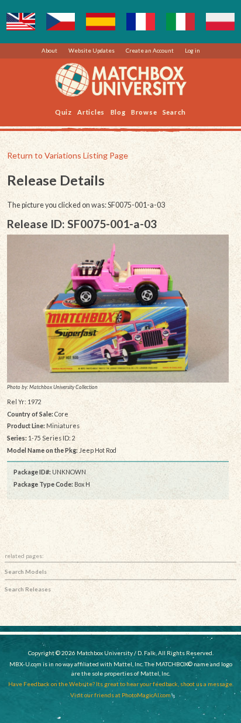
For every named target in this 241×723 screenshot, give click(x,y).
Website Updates (91, 50)
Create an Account (150, 50)
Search (175, 111)
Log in (192, 50)
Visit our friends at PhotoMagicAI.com (120, 694)
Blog (118, 111)
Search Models (26, 571)
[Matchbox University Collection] (118, 309)
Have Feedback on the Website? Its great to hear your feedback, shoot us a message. (120, 683)
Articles (91, 111)
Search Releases (28, 589)
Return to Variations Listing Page (67, 155)
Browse (144, 111)
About (49, 50)
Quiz (63, 111)
